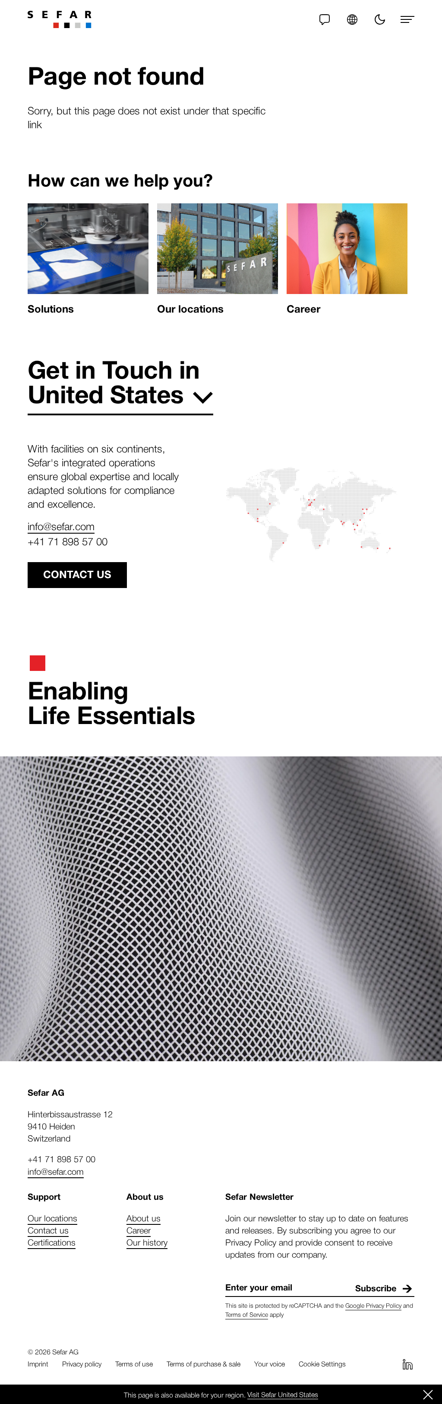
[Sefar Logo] (60, 19)
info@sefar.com (61, 526)
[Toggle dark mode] (380, 19)
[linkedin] (407, 1364)
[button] (352, 19)
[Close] (428, 1394)
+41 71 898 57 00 (67, 541)
